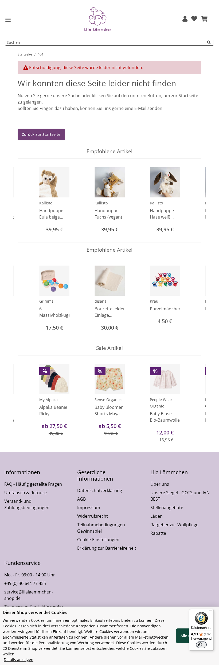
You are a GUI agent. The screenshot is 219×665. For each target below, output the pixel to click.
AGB (81, 499)
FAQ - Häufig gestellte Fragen (33, 484)
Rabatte (158, 533)
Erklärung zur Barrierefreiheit (106, 548)
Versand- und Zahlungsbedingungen (26, 504)
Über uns (159, 484)
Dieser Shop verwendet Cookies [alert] (35, 612)
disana (101, 301)
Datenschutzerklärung (99, 490)
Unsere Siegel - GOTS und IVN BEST (180, 496)
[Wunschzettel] (194, 19)
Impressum (88, 507)
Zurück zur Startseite (41, 134)
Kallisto (45, 202)
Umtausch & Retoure (25, 493)
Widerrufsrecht (92, 516)
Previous (26, 200)
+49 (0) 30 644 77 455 (25, 583)
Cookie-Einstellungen (98, 540)
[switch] (201, 645)
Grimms (46, 301)
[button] (185, 19)
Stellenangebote (166, 507)
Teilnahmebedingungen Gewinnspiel (101, 528)
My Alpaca (48, 399)
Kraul (154, 301)
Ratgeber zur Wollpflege (174, 525)
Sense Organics (108, 399)
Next (192, 200)
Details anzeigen (18, 659)
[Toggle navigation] (8, 20)
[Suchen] (210, 42)
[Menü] (210, 612)
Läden (156, 516)
